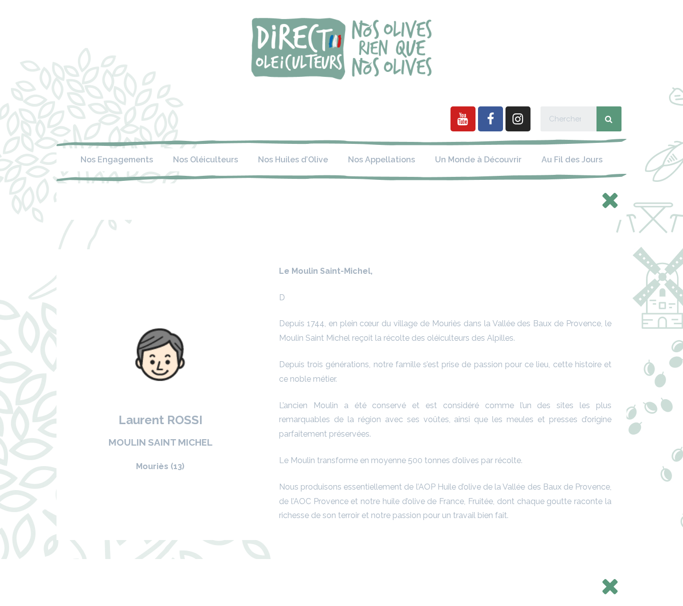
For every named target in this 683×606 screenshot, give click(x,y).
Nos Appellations (381, 159)
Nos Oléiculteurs (205, 159)
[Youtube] (463, 118)
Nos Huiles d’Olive (293, 159)
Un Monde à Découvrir (478, 159)
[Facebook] (490, 118)
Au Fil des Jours (572, 159)
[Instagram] (518, 118)
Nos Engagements (116, 159)
